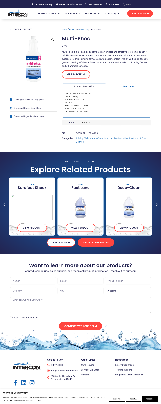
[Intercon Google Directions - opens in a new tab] (48, 377)
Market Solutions (47, 13)
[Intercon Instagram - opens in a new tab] (32, 383)
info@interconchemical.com (65, 370)
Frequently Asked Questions (129, 374)
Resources (90, 13)
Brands (73, 29)
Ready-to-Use (121, 138)
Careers (85, 374)
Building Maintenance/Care (89, 138)
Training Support (123, 369)
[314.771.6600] (48, 365)
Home (64, 29)
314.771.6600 (57, 365)
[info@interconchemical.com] (48, 370)
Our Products (72, 13)
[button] (52, 39)
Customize (117, 399)
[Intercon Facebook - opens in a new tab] (15, 383)
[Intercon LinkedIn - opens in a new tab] (24, 383)
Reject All (133, 399)
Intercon (83, 29)
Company (110, 13)
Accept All (150, 399)
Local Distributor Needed (24, 317)
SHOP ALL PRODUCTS (23, 29)
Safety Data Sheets (124, 364)
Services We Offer (90, 369)
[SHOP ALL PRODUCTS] (11, 29)
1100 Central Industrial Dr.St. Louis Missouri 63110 (63, 378)
